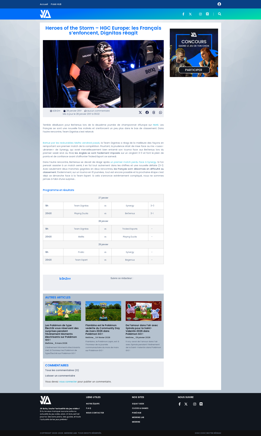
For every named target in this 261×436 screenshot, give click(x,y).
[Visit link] (51, 276)
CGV (203, 433)
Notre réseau (214, 433)
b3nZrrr (65, 278)
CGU (197, 433)
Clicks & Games (140, 408)
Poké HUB (56, 4)
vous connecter (68, 381)
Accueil (44, 4)
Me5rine (136, 422)
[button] (219, 13)
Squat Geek (138, 403)
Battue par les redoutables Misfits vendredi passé (71, 142)
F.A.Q (88, 408)
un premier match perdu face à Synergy (133, 162)
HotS (155, 124)
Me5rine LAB (138, 417)
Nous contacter (95, 412)
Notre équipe (93, 403)
